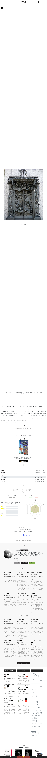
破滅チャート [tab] (28, 495)
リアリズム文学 (36, 707)
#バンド (6, 398)
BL (34, 674)
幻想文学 (39, 715)
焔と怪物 (3, 479)
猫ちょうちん (4, 481)
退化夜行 (3, 475)
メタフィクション (36, 698)
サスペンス (35, 679)
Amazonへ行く (24, 461)
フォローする (24, 562)
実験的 (37, 713)
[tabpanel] (35, 508)
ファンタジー (35, 689)
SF (37, 674)
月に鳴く (21, 224)
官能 (33, 713)
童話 (38, 726)
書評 (35, 723)
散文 (36, 718)
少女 (32, 715)
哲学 (33, 710)
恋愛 (32, 718)
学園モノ (40, 710)
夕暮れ (36, 710)
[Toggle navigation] (5, 2)
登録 (37, 1)
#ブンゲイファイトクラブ (18, 398)
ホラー (33, 692)
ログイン (41, 1)
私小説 (34, 726)
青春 (36, 735)
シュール (41, 679)
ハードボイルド (35, 686)
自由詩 (34, 732)
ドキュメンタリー (36, 684)
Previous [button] (4, 755)
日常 (32, 723)
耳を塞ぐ (3, 470)
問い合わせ (31, 562)
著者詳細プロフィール (23, 663)
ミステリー (35, 696)
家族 (41, 713)
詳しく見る (17, 562)
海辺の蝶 (3, 472)
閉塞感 (33, 735)
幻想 (35, 715)
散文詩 (33, 720)
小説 (2, 8)
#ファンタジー (10, 398)
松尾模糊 (23, 226)
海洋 (40, 723)
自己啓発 (40, 729)
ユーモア (34, 701)
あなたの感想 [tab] (36, 495)
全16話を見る (23, 485)
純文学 (34, 729)
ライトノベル (34, 704)
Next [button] (42, 755)
